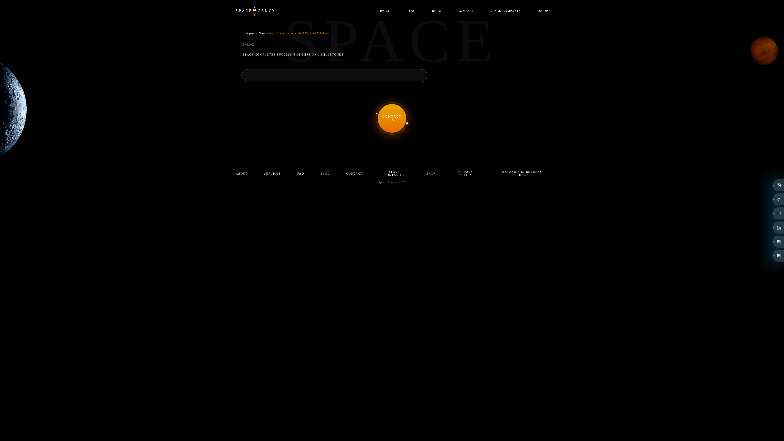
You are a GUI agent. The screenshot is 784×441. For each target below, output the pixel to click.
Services (384, 10)
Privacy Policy (465, 173)
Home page (248, 33)
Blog (436, 10)
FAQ (412, 10)
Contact (466, 10)
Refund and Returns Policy (522, 173)
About (242, 173)
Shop (543, 10)
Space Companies (506, 10)
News (262, 33)
